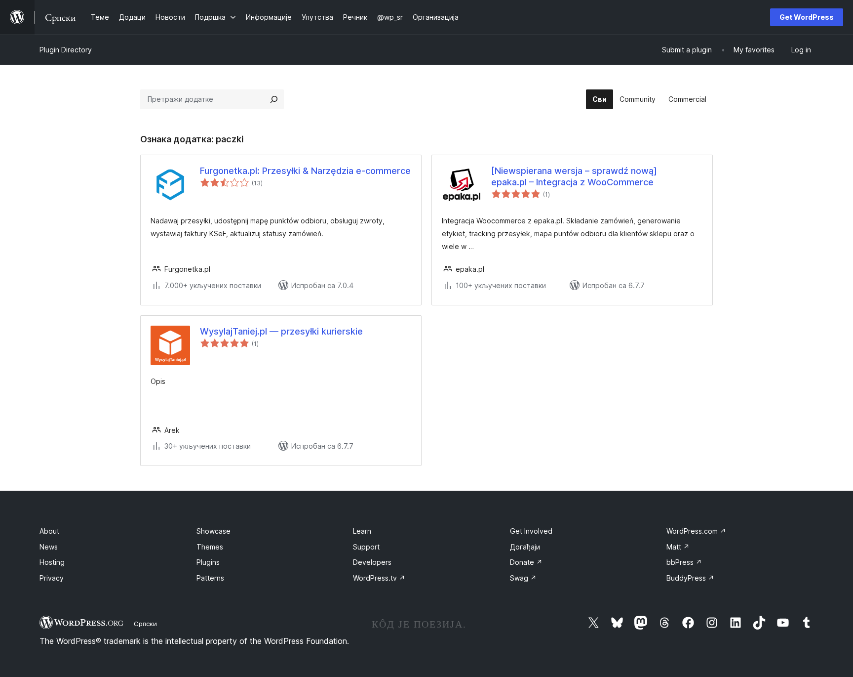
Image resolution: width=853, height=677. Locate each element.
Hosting (52, 562)
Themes (209, 547)
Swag (523, 578)
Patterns (210, 578)
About (49, 531)
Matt (678, 547)
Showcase (213, 531)
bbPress (684, 562)
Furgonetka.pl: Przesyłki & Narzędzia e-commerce (305, 171)
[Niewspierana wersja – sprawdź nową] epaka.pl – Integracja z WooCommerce (574, 176)
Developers (372, 562)
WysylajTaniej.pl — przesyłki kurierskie (281, 331)
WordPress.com (696, 531)
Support (366, 547)
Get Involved (531, 531)
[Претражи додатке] (274, 99)
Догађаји (525, 547)
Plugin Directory (65, 49)
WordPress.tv (379, 578)
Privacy (51, 578)
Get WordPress (806, 17)
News (48, 547)
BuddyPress (690, 578)
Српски (145, 624)
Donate (526, 562)
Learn (362, 531)
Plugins (208, 562)
